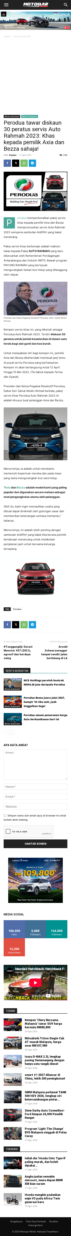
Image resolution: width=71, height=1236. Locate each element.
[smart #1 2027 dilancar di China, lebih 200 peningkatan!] (13, 1079)
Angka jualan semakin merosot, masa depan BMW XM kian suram (44, 1180)
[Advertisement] (35, 76)
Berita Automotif (22, 36)
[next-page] (11, 732)
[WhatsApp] (24, 163)
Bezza (21, 487)
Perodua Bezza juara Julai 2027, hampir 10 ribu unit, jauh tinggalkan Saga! (44, 702)
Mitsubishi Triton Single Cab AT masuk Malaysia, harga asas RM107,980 (44, 1042)
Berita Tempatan (29, 116)
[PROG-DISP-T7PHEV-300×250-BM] (35, 902)
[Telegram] (32, 163)
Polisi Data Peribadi (36, 1221)
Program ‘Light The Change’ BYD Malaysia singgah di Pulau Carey (46, 1132)
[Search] (66, 5)
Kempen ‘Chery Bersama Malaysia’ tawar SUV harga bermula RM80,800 (43, 1023)
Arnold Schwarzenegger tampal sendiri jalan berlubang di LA (54, 652)
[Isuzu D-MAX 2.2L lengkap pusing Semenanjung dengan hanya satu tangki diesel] (13, 1061)
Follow (35, 921)
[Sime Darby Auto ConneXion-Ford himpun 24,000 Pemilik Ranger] (13, 1115)
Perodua (17, 609)
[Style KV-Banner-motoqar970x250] (35, 30)
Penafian (53, 1221)
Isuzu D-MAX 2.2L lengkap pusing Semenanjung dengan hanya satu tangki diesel (44, 1060)
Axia (8, 487)
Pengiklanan (16, 1221)
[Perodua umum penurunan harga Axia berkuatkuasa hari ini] (13, 719)
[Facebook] (7, 163)
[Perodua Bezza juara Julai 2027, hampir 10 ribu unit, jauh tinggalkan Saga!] (13, 702)
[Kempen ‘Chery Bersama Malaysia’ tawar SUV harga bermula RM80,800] (13, 1024)
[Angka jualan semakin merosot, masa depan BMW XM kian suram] (13, 1181)
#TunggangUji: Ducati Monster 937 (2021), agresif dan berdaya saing (18, 652)
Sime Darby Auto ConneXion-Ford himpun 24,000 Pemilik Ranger (45, 1114)
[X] (15, 163)
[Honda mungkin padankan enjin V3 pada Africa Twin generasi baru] (13, 1199)
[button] (6, 5)
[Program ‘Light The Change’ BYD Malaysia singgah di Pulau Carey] (13, 1133)
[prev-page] (6, 732)
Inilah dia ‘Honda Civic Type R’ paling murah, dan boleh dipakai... (45, 1162)
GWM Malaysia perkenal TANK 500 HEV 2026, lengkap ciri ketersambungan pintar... (45, 1096)
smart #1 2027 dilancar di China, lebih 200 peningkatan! (45, 1076)
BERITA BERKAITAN (17, 670)
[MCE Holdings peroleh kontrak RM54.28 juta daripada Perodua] (13, 684)
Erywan (12, 155)
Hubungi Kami (35, 1225)
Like (14, 921)
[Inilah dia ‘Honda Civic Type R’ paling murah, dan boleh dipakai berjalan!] (13, 1163)
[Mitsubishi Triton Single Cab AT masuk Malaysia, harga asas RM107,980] (13, 1043)
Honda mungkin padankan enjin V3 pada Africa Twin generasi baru (42, 1198)
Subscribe (14, 939)
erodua (21, 218)
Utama (7, 36)
